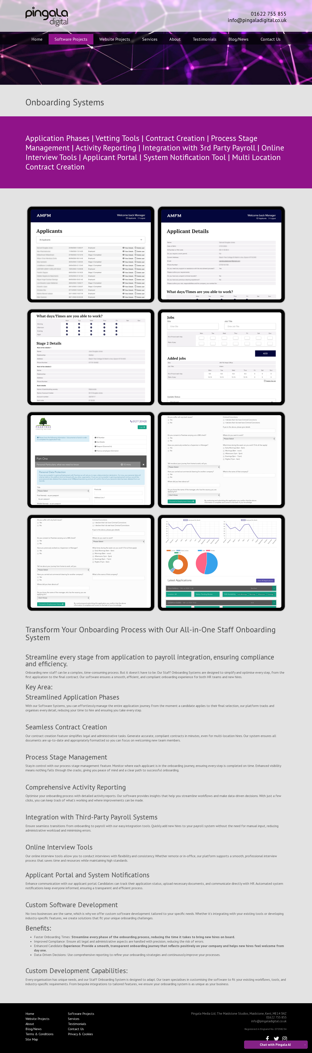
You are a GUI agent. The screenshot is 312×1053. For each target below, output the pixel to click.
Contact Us (271, 39)
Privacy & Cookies (80, 1034)
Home (36, 39)
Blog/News (238, 39)
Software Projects (71, 39)
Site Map (31, 1039)
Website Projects (114, 39)
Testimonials (204, 39)
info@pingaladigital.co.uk (257, 20)
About (175, 39)
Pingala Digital (46, 16)
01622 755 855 (269, 13)
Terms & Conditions (39, 1034)
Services (149, 39)
